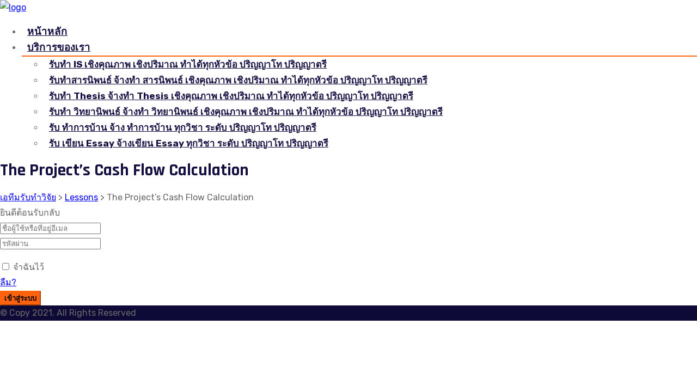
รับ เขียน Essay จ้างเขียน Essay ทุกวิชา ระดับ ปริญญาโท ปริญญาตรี (188, 143)
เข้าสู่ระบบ (20, 298)
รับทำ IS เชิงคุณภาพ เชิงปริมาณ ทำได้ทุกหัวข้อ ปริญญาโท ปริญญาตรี (188, 64)
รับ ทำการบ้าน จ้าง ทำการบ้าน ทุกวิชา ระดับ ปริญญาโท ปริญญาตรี (182, 127)
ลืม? (8, 282)
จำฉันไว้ (28, 267)
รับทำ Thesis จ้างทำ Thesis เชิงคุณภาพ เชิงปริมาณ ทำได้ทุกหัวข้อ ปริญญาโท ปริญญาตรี (231, 95)
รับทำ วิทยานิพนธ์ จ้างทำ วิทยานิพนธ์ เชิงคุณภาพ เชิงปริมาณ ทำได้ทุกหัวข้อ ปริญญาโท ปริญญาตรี (246, 111)
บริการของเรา (58, 47)
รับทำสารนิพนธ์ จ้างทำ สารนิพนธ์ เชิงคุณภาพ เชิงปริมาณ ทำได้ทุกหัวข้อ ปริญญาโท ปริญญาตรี (238, 80)
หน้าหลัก (47, 31)
